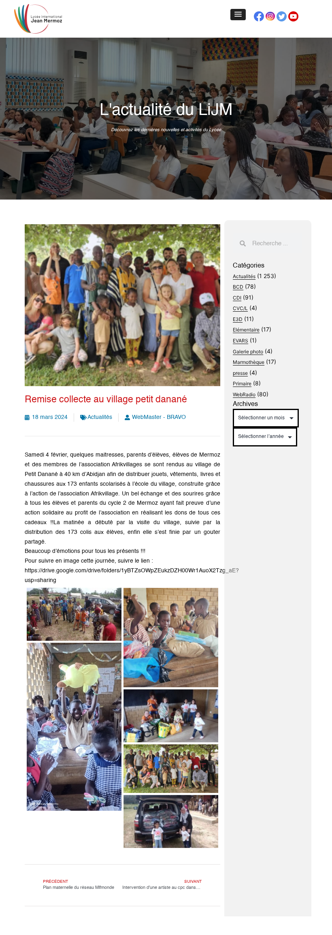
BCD (238, 287)
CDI (237, 298)
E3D (238, 319)
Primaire (242, 383)
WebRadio (244, 394)
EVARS (240, 341)
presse (240, 373)
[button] (238, 14)
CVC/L (240, 308)
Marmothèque (248, 362)
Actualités (99, 417)
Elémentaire (246, 330)
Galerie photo (248, 351)
